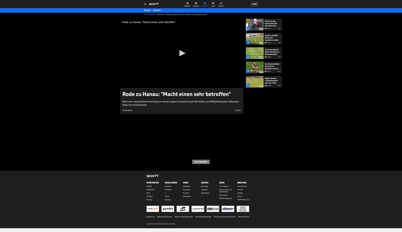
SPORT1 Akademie (225, 198)
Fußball (149, 186)
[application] (181, 53)
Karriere (240, 190)
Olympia (149, 200)
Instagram (168, 190)
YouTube (168, 200)
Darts (148, 193)
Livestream (187, 190)
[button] (181, 53)
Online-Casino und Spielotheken (225, 191)
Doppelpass (187, 196)
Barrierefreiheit (243, 217)
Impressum (151, 217)
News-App (204, 186)
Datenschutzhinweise (164, 217)
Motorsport (150, 190)
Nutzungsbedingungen (203, 217)
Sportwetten (223, 195)
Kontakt (240, 193)
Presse (239, 196)
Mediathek (186, 186)
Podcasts (186, 193)
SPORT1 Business (243, 200)
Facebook (168, 186)
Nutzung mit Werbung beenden (225, 217)
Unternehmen (242, 186)
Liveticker (204, 190)
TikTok (167, 196)
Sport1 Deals (205, 193)
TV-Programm (224, 186)
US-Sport (150, 196)
